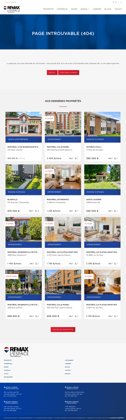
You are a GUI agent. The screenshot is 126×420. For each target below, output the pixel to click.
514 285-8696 (11, 410)
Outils (6, 373)
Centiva (120, 417)
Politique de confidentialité (77, 417)
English (67, 373)
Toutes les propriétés (63, 329)
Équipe (74, 9)
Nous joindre (11, 2)
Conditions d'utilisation (94, 417)
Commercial (62, 9)
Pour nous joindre (68, 72)
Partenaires (69, 360)
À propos (7, 370)
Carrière (97, 9)
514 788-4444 (11, 396)
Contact (118, 9)
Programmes (8, 377)
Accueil (52, 72)
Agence (84, 9)
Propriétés (48, 9)
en (121, 2)
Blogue (107, 9)
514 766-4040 (72, 410)
